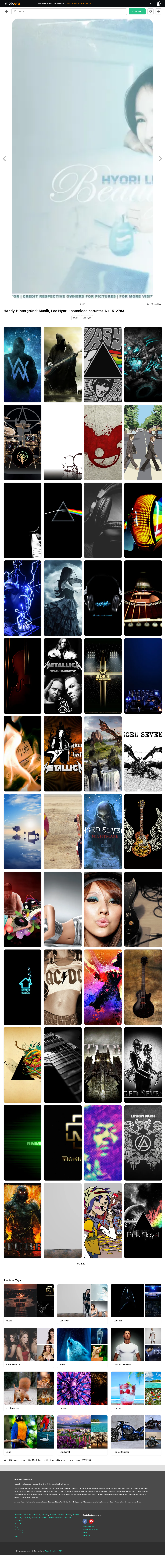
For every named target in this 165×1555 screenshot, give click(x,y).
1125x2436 (43, 1518)
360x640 (35, 1518)
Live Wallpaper (19, 1530)
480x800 (68, 1515)
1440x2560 (26, 1518)
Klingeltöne (18, 1527)
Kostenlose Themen (21, 1533)
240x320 (53, 1515)
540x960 (51, 1518)
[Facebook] (85, 1523)
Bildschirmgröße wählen (90, 1529)
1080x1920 (18, 1515)
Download (137, 11)
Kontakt (84, 1532)
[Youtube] (92, 1523)
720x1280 (45, 1515)
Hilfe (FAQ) (86, 1535)
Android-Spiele (19, 1521)
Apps (16, 1536)
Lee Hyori (87, 318)
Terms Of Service (50, 1551)
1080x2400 (27, 1515)
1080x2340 (36, 1515)
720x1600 (60, 1515)
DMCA (59, 1551)
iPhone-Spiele (19, 1524)
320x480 (76, 1515)
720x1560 (17, 1518)
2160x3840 (59, 1518)
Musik (75, 318)
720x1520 (68, 1518)
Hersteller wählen (88, 1526)
